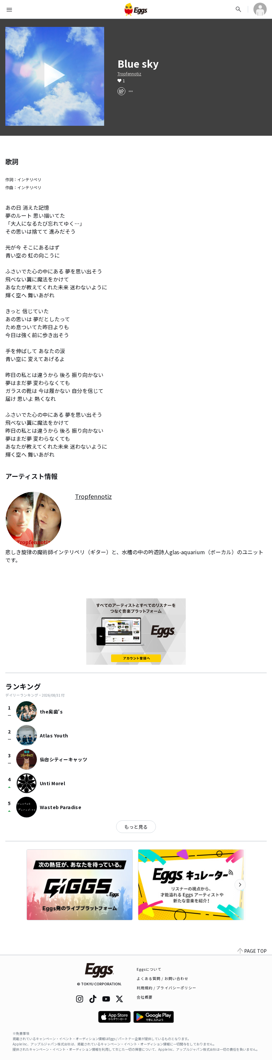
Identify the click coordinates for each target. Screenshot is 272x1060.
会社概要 (145, 997)
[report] (131, 91)
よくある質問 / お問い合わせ (163, 978)
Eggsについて (149, 969)
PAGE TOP (255, 950)
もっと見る (136, 826)
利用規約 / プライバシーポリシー (167, 987)
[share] (121, 91)
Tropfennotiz (129, 73)
